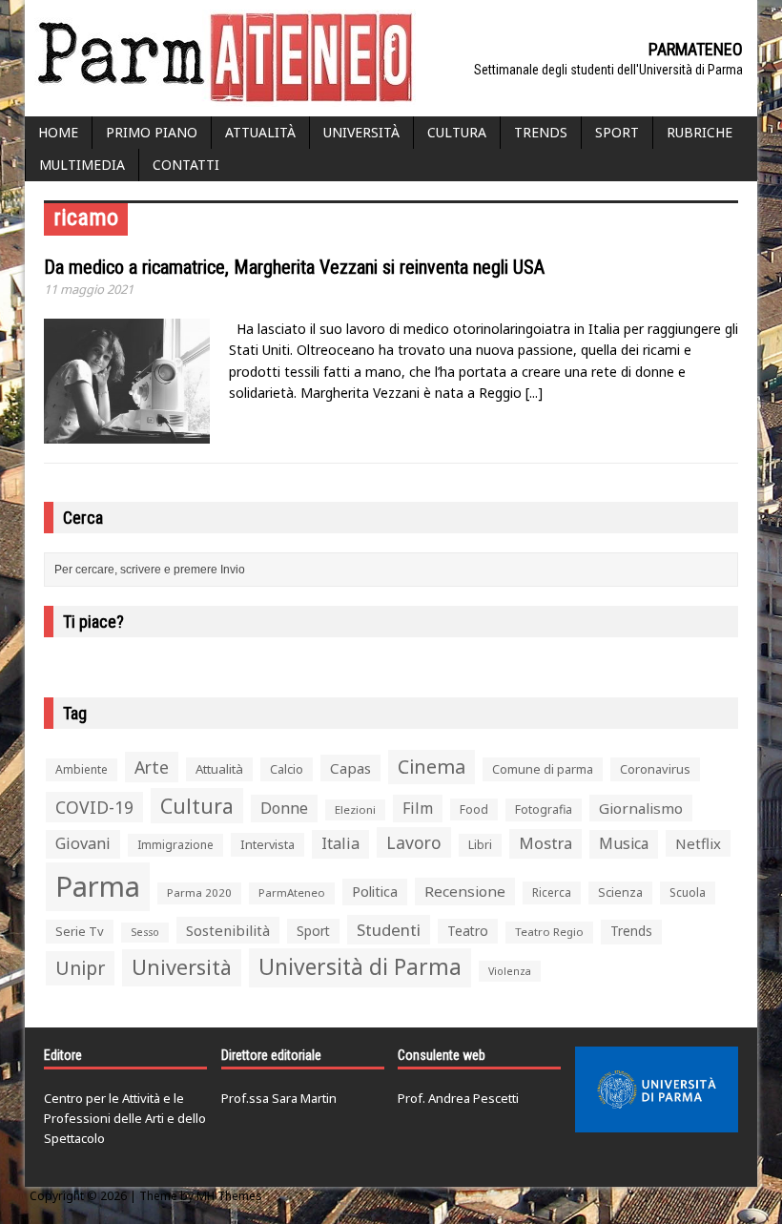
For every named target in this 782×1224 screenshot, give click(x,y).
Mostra (545, 843)
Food (474, 809)
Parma (97, 886)
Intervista (267, 844)
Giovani (83, 843)
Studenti (389, 930)
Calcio (286, 769)
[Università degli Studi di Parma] (656, 1089)
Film (417, 808)
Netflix (698, 843)
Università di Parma (360, 967)
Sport (617, 132)
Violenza (509, 971)
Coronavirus (655, 769)
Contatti (186, 165)
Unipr (80, 968)
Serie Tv (79, 931)
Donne (284, 808)
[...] (534, 393)
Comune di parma (542, 769)
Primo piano (151, 132)
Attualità (260, 132)
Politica (375, 891)
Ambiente (81, 769)
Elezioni (355, 809)
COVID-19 (94, 807)
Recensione (464, 891)
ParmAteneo (291, 892)
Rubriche (699, 132)
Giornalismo (641, 808)
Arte (151, 767)
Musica (623, 843)
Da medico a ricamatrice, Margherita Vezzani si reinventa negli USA (294, 267)
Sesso (145, 932)
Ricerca (551, 892)
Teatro (467, 931)
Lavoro (414, 842)
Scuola (687, 892)
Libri (480, 845)
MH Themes (229, 1196)
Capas (350, 768)
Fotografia (543, 809)
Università (361, 132)
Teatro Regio (549, 931)
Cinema (431, 766)
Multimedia (82, 165)
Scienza (620, 892)
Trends (540, 132)
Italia (340, 843)
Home (58, 132)
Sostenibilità (228, 930)
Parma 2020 (199, 892)
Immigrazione (175, 845)
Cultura (456, 132)
